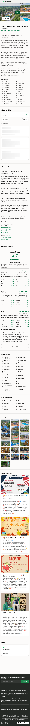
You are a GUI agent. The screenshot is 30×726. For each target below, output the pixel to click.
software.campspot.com (6, 700)
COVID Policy (4, 232)
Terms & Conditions (6, 229)
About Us (14, 715)
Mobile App (23, 715)
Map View (25, 119)
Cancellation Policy (6, 227)
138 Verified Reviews (15, 30)
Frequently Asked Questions (18, 709)
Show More (15, 346)
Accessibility (24, 716)
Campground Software (7, 716)
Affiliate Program (16, 716)
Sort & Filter (5, 119)
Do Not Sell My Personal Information (17, 719)
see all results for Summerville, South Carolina (12, 24)
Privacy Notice (5, 239)
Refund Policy (4, 230)
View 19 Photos (6, 18)
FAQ (19, 715)
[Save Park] (28, 30)
